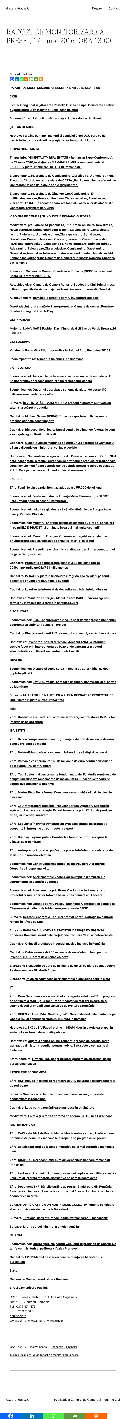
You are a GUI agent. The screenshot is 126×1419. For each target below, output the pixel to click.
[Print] (26, 79)
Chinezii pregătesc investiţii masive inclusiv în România (65, 943)
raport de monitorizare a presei (59, 1354)
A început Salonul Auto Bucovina (60, 359)
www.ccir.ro (18, 1320)
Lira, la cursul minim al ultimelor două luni (52, 1226)
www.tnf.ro (55, 1320)
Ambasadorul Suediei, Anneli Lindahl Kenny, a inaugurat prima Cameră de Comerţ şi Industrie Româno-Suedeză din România (62, 257)
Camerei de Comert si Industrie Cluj (95, 1399)
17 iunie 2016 (18, 1354)
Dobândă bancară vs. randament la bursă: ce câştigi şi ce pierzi (62, 752)
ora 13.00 (33, 1354)
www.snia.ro (36, 1320)
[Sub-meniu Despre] (104, 8)
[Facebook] (12, 79)
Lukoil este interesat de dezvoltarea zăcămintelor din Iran (66, 589)
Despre (97, 8)
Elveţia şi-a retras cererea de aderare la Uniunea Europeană (70, 1116)
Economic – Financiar (64, 1346)
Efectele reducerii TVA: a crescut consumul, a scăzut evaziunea (70, 633)
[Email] (36, 79)
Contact (114, 8)
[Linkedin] (17, 79)
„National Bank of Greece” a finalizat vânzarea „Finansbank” (65, 1218)
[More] (41, 79)
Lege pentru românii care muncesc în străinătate (59, 1107)
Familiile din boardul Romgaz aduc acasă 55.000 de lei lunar (60, 487)
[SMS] (31, 79)
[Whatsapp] (22, 79)
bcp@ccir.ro (18, 1316)
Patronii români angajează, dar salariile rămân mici (68, 118)
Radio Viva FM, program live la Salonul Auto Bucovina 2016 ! (67, 350)
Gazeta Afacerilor (18, 8)
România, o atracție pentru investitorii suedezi (66, 297)
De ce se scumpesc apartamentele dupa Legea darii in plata (68, 979)
